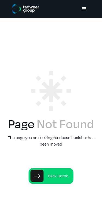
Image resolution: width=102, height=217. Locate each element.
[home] (24, 9)
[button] (84, 9)
